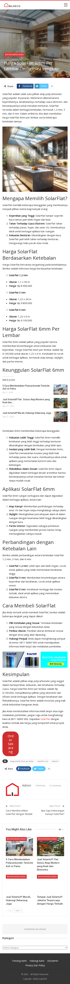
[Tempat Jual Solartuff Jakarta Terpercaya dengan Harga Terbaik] (50, 884)
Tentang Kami (19, 960)
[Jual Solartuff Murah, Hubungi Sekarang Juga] (61, 417)
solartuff (55, 761)
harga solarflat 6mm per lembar (22, 761)
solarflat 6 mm (42, 761)
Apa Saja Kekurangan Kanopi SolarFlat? (52, 812)
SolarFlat (45, 719)
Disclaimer (52, 960)
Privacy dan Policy (35, 965)
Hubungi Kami (37, 960)
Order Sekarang (11, 744)
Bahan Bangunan (14, 54)
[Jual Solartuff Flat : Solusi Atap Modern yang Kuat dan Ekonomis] (61, 403)
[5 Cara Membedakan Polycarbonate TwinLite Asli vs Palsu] (61, 389)
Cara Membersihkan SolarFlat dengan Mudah (19, 812)
